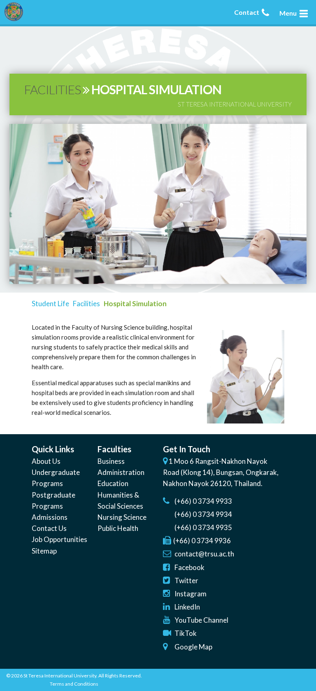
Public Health (118, 528)
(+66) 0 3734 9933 (203, 501)
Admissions (49, 517)
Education (113, 483)
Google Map (193, 646)
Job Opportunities (59, 539)
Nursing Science (122, 517)
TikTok (185, 633)
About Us (46, 461)
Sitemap (44, 551)
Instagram (190, 593)
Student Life (50, 303)
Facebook (189, 567)
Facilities (86, 303)
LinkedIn (187, 607)
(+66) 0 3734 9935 (203, 527)
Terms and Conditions (74, 684)
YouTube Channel (201, 620)
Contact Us (49, 528)
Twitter (186, 580)
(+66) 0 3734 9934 (203, 514)
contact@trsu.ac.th (204, 553)
